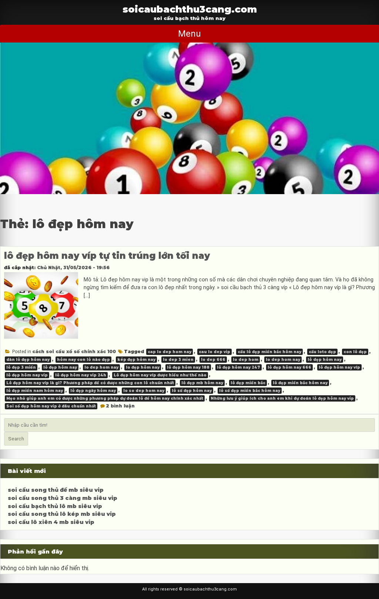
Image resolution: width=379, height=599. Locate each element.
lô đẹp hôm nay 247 (238, 367)
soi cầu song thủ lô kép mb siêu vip (62, 514)
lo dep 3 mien (178, 359)
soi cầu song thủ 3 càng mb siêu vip (62, 498)
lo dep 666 (213, 359)
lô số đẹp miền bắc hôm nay (249, 390)
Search (16, 438)
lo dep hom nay (283, 359)
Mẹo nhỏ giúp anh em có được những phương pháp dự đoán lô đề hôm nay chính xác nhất (104, 398)
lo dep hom (245, 359)
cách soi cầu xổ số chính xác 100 (74, 351)
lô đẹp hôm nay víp (339, 367)
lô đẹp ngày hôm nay (93, 390)
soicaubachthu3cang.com (190, 9)
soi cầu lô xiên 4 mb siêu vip (51, 522)
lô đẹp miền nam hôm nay (34, 390)
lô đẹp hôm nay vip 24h (80, 375)
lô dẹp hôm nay (325, 359)
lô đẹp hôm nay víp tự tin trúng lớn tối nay (107, 255)
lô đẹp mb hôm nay (202, 382)
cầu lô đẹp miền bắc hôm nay (269, 351)
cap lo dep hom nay (169, 351)
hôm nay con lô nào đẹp (83, 359)
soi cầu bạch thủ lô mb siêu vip (55, 506)
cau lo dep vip (214, 351)
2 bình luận (120, 406)
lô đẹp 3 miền (21, 367)
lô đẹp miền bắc (248, 382)
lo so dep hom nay (143, 390)
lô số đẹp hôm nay (192, 390)
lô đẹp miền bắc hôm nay (300, 382)
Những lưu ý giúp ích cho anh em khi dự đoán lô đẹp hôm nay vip (282, 398)
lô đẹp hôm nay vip (27, 375)
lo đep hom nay (101, 367)
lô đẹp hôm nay (60, 367)
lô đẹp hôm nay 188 (188, 367)
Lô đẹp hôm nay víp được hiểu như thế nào (160, 375)
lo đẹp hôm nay (143, 367)
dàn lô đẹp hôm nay (28, 359)
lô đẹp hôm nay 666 (289, 367)
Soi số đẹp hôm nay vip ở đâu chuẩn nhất (51, 406)
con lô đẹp (355, 351)
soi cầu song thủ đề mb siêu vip (56, 490)
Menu (189, 33)
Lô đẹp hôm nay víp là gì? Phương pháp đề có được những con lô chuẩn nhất (90, 382)
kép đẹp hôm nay (136, 359)
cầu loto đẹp (322, 351)
